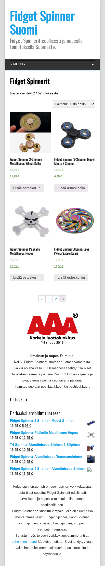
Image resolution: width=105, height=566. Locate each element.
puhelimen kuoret (24, 542)
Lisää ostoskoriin (27, 188)
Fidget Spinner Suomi (42, 22)
